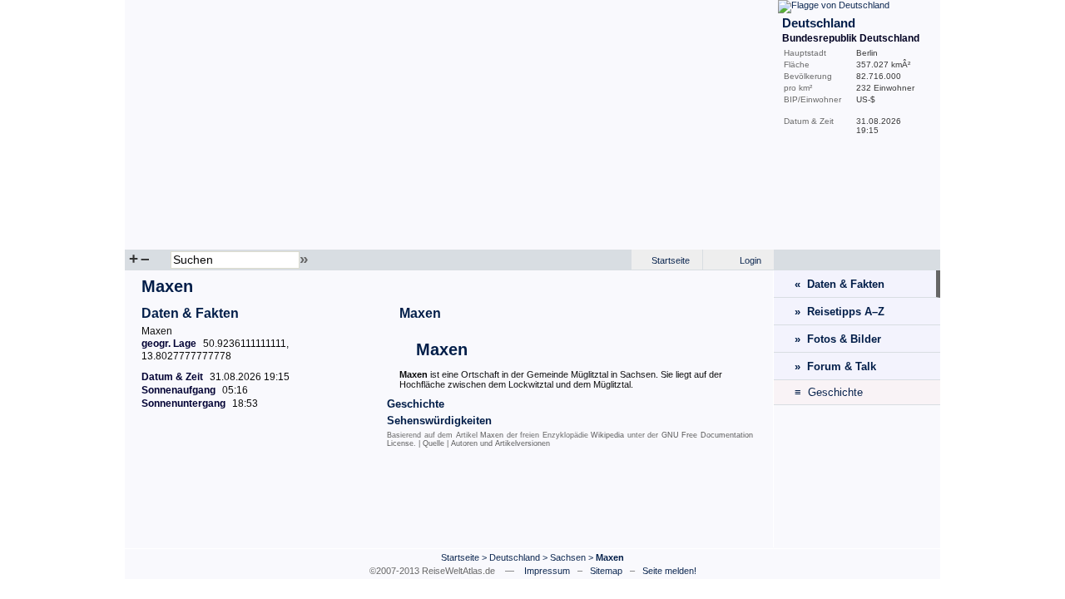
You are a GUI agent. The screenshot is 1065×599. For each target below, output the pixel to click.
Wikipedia (607, 435)
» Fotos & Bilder (838, 339)
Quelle (433, 443)
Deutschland (514, 557)
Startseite (670, 260)
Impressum (547, 571)
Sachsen (568, 557)
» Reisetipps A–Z (839, 311)
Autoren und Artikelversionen (500, 443)
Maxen (420, 313)
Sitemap (606, 571)
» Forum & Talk (835, 366)
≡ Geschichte (829, 392)
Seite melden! (669, 571)
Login (750, 260)
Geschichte (415, 404)
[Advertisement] (449, 501)
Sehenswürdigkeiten (439, 420)
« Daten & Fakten (839, 284)
